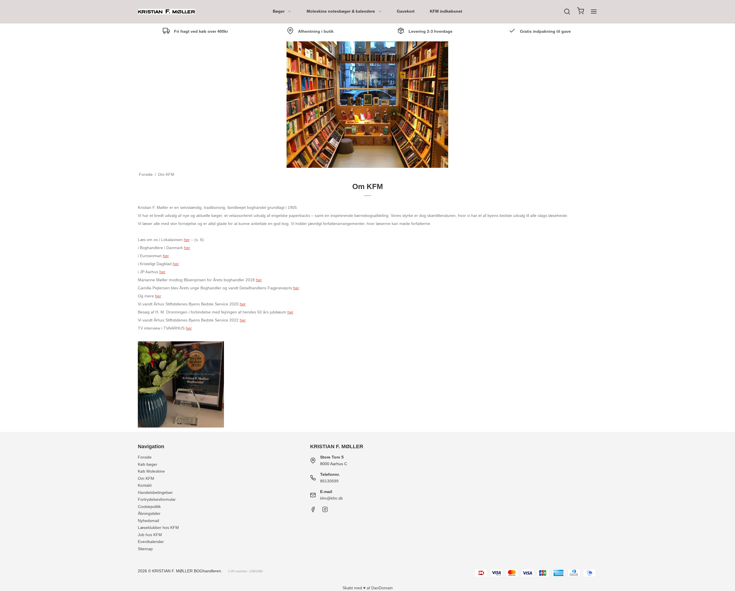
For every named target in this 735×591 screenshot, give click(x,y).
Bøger (279, 11)
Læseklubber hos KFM (158, 527)
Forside (145, 457)
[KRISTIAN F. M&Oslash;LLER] (166, 11)
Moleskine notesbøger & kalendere (341, 11)
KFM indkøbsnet (446, 11)
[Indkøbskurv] (580, 11)
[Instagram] (325, 511)
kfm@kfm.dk (331, 498)
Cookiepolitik (149, 506)
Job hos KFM (150, 534)
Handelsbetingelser (155, 492)
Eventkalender (151, 541)
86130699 (329, 481)
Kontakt (145, 485)
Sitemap (145, 548)
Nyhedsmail (148, 520)
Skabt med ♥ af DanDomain (368, 588)
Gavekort (406, 11)
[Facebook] (313, 511)
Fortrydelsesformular (157, 499)
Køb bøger (147, 464)
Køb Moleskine (151, 471)
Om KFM (146, 478)
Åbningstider (149, 513)
